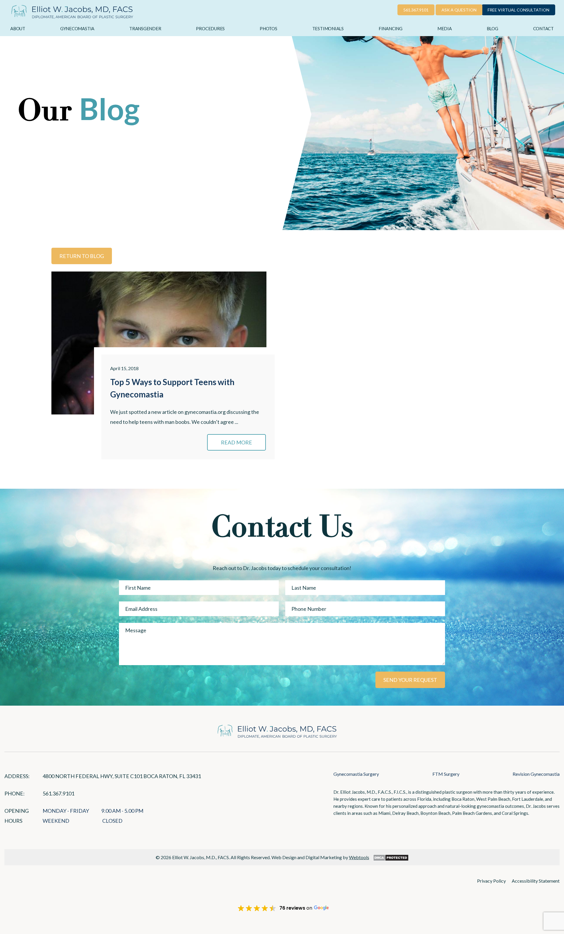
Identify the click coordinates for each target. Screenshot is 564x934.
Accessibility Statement (536, 881)
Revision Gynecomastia (536, 774)
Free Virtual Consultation (518, 9)
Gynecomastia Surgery (356, 774)
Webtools (359, 857)
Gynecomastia (77, 28)
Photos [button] (268, 28)
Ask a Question (459, 9)
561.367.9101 (416, 9)
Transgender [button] (145, 28)
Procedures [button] (210, 28)
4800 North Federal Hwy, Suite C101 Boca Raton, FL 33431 (122, 776)
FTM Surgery (445, 774)
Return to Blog (81, 256)
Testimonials (328, 28)
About (17, 28)
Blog (492, 28)
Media (444, 28)
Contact (543, 28)
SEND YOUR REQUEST (410, 680)
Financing (390, 28)
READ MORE (236, 442)
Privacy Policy (491, 881)
